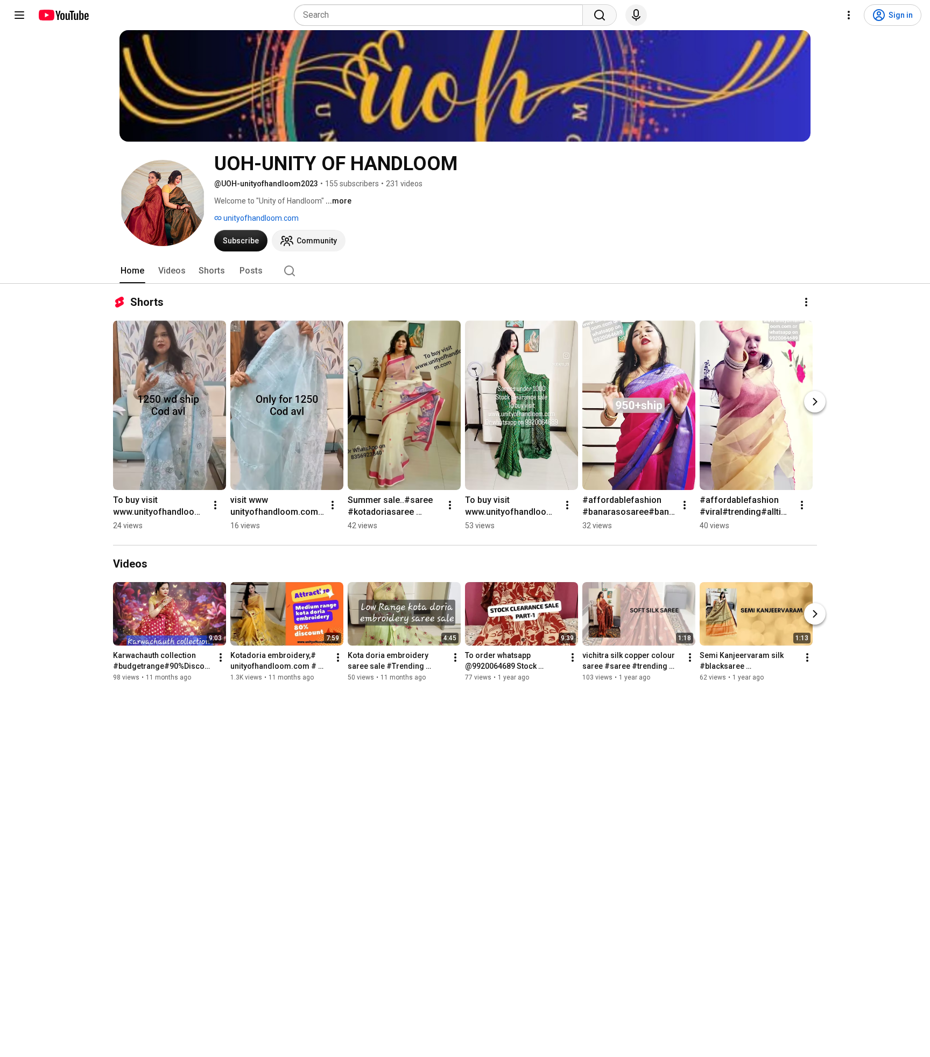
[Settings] (848, 15)
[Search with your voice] (636, 15)
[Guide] (19, 15)
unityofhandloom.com (260, 218)
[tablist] (465, 271)
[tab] (132, 271)
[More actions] (806, 302)
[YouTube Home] (63, 15)
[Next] (815, 401)
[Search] (599, 15)
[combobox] (441, 15)
